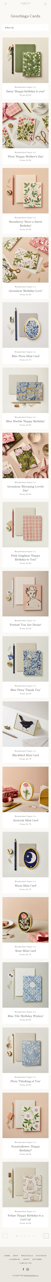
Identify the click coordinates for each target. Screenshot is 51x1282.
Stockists (41, 1255)
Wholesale (27, 1255)
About (26, 1259)
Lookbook (14, 1259)
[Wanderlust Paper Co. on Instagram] (27, 1269)
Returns (37, 1259)
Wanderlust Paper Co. (31, 1275)
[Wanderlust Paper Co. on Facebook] (23, 1269)
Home (7, 1255)
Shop (15, 1255)
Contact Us (25, 1263)
